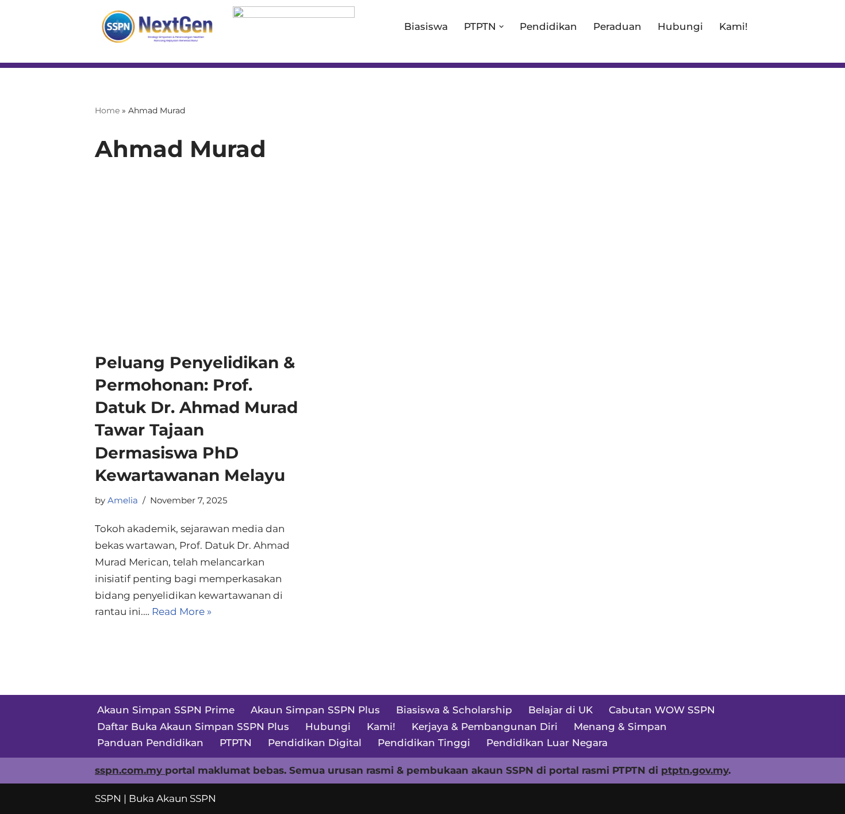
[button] (501, 26)
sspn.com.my (130, 770)
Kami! (733, 26)
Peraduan (617, 26)
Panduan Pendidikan (150, 742)
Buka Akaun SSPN (172, 798)
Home (107, 110)
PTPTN (236, 742)
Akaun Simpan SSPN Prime (166, 710)
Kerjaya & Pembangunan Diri (485, 726)
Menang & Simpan (620, 726)
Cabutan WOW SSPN (662, 710)
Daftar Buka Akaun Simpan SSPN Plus (193, 726)
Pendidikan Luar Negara (547, 742)
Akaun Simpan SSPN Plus (315, 710)
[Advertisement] (422, 265)
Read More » (182, 611)
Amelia (122, 500)
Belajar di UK (560, 710)
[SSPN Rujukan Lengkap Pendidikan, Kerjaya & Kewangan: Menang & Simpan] (155, 26)
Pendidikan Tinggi (424, 742)
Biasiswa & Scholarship (454, 710)
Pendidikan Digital (315, 742)
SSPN (108, 798)
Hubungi (680, 26)
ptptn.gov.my (694, 770)
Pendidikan (548, 26)
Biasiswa (426, 26)
